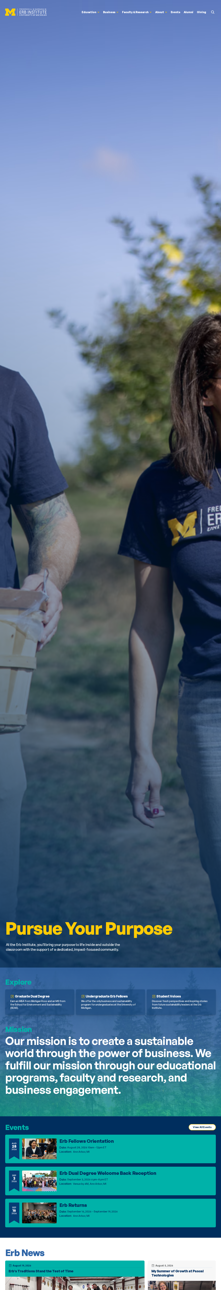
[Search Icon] (213, 12)
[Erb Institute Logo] (26, 12)
